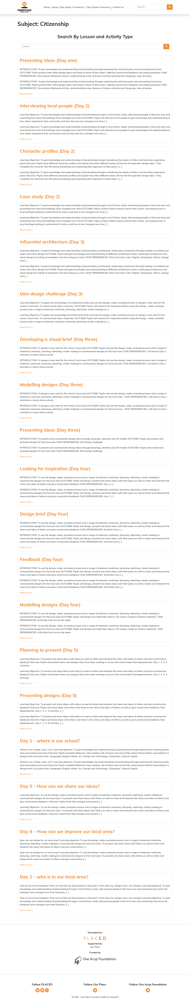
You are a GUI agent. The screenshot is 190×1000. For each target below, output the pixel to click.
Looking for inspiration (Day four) (55, 469)
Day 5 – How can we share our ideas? (60, 786)
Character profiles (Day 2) (47, 151)
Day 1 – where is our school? (50, 741)
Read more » (26, 94)
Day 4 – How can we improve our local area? (67, 832)
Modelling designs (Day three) (51, 385)
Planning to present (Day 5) (49, 650)
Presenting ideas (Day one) (48, 61)
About (55, 7)
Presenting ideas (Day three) (50, 430)
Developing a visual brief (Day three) (58, 340)
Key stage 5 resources (98, 7)
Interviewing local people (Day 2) (55, 106)
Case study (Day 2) (40, 197)
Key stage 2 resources (72, 7)
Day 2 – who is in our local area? (54, 877)
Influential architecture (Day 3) (52, 242)
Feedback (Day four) (41, 560)
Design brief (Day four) (44, 514)
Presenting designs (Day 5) (48, 696)
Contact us (118, 7)
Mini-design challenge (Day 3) (51, 294)
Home (47, 7)
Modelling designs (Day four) (50, 605)
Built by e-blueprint (110, 997)
